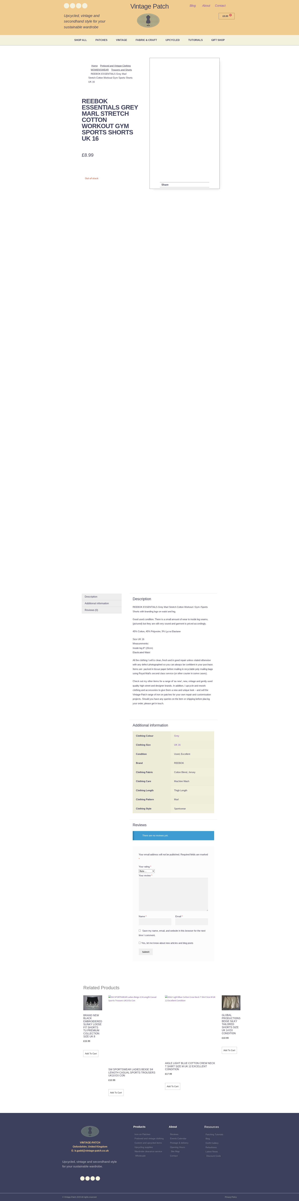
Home (94, 65)
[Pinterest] (84, 5)
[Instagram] (78, 5)
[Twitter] (72, 5)
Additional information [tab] (97, 603)
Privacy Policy (231, 1197)
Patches (101, 40)
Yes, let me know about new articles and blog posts (167, 943)
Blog (193, 5)
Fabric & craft (146, 40)
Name (143, 916)
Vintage (121, 40)
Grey (176, 735)
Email (179, 916)
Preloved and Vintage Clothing (115, 65)
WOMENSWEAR (100, 69)
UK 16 (177, 744)
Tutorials (195, 40)
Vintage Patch (149, 6)
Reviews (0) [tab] (91, 610)
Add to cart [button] (91, 1053)
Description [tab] (91, 596)
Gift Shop (218, 40)
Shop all (80, 40)
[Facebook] (66, 5)
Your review (145, 875)
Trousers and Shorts (121, 69)
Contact (220, 5)
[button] (173, 184)
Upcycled (173, 40)
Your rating (145, 866)
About (206, 5)
